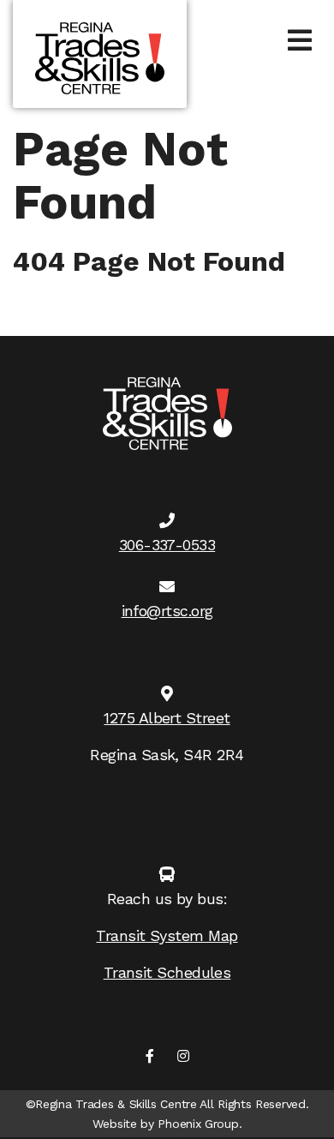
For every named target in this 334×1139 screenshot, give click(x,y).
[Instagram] (183, 1057)
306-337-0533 (167, 545)
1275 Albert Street (167, 718)
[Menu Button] (299, 41)
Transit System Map (166, 935)
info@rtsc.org (167, 611)
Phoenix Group (198, 1123)
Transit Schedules (167, 972)
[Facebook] (150, 1057)
